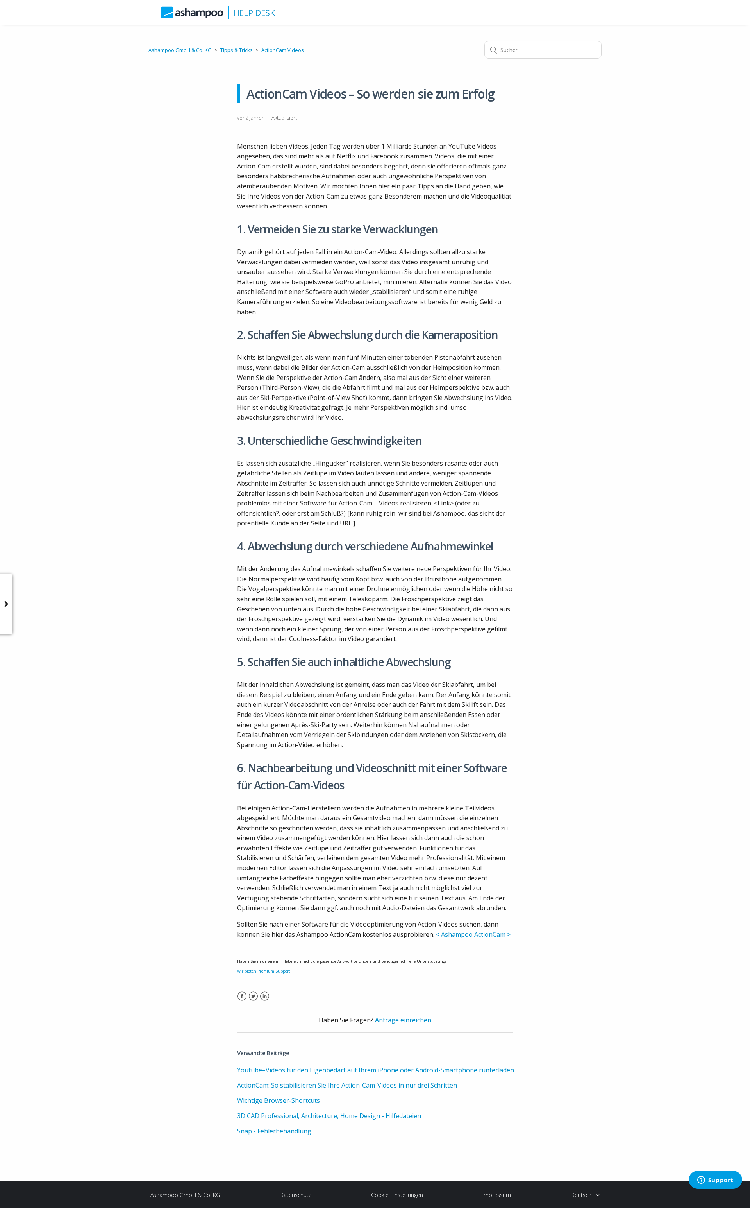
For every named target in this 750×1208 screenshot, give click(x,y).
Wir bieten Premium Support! (264, 971)
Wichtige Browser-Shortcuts (278, 1100)
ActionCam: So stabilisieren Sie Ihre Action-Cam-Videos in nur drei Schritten (347, 1085)
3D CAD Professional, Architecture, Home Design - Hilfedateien (329, 1115)
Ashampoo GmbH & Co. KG (180, 50)
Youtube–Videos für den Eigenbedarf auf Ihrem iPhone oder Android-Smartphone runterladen (375, 1070)
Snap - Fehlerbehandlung (274, 1131)
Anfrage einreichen (403, 1020)
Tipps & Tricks (236, 50)
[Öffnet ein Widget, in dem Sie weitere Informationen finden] (715, 1180)
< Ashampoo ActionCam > (473, 934)
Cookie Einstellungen (397, 1195)
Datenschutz (295, 1195)
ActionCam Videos (282, 50)
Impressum (496, 1195)
